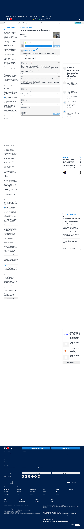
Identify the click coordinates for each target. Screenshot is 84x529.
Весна (23, 457)
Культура (40, 457)
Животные (24, 465)
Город (23, 459)
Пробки (42, 19)
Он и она (54, 453)
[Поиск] (73, 19)
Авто (23, 453)
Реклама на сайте (8, 453)
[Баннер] (79, 23)
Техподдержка (7, 463)
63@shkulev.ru (17, 514)
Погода (26, 16)
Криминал (40, 455)
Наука (39, 463)
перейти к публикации (27, 27)
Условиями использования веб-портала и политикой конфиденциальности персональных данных (60, 513)
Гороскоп (35, 16)
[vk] (26, 476)
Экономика (68, 461)
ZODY (47, 16)
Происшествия (55, 459)
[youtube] (39, 476)
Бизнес (23, 455)
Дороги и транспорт (26, 461)
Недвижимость (7, 16)
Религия (53, 465)
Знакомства (21, 16)
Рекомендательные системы (48, 519)
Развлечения (54, 463)
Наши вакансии (7, 461)
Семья (53, 467)
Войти (25, 113)
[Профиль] (79, 19)
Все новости (11, 27)
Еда (22, 463)
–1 (58, 55)
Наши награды (7, 459)
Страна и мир (68, 457)
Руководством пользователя (48, 511)
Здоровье (24, 467)
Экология (68, 459)
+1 (55, 55)
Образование (40, 467)
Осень (53, 455)
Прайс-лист (6, 455)
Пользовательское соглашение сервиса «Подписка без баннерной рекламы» (56, 521)
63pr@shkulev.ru (59, 509)
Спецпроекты (69, 463)
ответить (23, 55)
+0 (55, 93)
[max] (32, 476)
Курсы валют (42, 16)
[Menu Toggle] (4, 19)
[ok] (29, 476)
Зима (39, 453)
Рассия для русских (26, 50)
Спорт (67, 453)
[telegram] (23, 476)
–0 (58, 93)
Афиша (30, 16)
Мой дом (40, 461)
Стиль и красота (69, 455)
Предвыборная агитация (9, 465)
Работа (53, 461)
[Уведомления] (76, 19)
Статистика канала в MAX (9, 467)
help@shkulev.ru (12, 515)
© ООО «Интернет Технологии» (9, 524)
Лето (39, 459)
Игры (50, 16)
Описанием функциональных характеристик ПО (51, 512)
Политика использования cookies (49, 517)
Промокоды (14, 16)
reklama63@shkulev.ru (63, 505)
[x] (35, 476)
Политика (54, 457)
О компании (6, 457)
